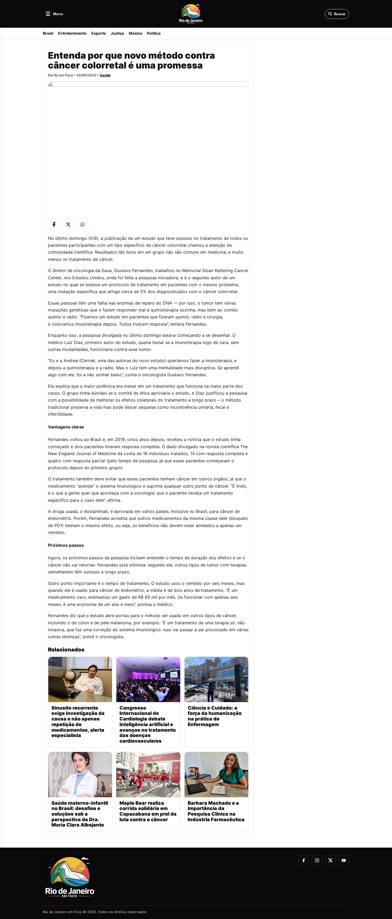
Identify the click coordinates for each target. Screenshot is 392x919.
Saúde (105, 75)
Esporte (98, 33)
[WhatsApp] (83, 224)
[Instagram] (317, 860)
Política (154, 33)
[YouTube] (343, 860)
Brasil (48, 33)
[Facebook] (54, 224)
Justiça (117, 33)
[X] (68, 224)
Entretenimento (72, 33)
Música (135, 33)
